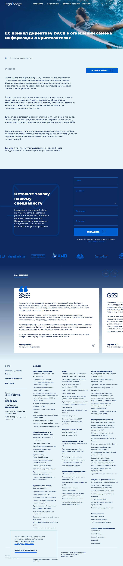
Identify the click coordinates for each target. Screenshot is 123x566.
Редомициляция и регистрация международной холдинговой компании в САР (103, 427)
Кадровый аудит (68, 416)
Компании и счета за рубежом (103, 422)
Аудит (64, 371)
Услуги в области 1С (69, 435)
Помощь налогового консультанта (104, 482)
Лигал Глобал (96, 543)
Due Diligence (67, 407)
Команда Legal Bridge (14, 371)
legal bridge (11, 407)
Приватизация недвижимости (102, 508)
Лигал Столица (97, 534)
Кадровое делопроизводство (44, 528)
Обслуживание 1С (39, 488)
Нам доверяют (21, 275)
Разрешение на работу (71, 465)
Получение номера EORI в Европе (104, 444)
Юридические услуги (42, 432)
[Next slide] (114, 273)
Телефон (80, 221)
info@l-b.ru (11, 401)
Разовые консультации (42, 379)
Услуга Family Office (98, 499)
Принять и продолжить (26, 550)
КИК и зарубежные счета (101, 371)
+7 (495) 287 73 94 (13, 395)
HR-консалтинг (68, 474)
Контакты (86, 4)
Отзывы (8, 374)
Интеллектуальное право (43, 434)
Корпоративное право (41, 443)
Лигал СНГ (95, 540)
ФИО (78, 180)
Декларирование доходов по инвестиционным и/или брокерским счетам (102, 406)
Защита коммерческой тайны (44, 469)
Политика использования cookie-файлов (45, 560)
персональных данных (95, 241)
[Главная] (6, 58)
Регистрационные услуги (72, 441)
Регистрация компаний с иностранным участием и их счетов (73, 451)
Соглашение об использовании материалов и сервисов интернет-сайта (73, 554)
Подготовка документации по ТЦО (46, 426)
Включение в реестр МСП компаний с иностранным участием (72, 421)
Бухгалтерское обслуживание (44, 491)
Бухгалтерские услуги (42, 486)
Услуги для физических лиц (103, 480)
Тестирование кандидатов (101, 522)
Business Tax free (39, 406)
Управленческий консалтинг (74, 471)
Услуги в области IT (69, 432)
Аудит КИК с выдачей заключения (75, 390)
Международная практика (102, 420)
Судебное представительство (44, 446)
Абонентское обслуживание (103, 528)
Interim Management (99, 519)
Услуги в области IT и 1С (72, 430)
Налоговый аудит (68, 393)
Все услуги (38, 4)
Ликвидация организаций (72, 457)
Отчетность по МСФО (41, 494)
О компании (53, 4)
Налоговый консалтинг (42, 371)
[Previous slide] (105, 273)
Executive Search (97, 516)
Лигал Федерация (98, 537)
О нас (7, 366)
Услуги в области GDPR (42, 466)
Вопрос (79, 191)
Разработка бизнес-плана (72, 499)
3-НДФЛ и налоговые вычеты (44, 403)
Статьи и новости (71, 4)
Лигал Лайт (95, 531)
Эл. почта (80, 211)
